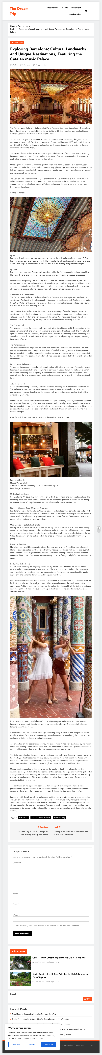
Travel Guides (74, 14)
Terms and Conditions (84, 1045)
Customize (16, 1044)
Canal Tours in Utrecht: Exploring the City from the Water (59, 957)
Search (13, 994)
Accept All (49, 1044)
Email (16, 904)
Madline (15, 65)
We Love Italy (59, 817)
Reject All (32, 1044)
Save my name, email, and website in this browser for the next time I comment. (48, 925)
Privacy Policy (67, 1045)
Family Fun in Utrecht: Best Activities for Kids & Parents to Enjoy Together (40, 1019)
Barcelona (23, 817)
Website (16, 914)
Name (16, 893)
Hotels (65, 7)
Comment (18, 862)
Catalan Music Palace (41, 817)
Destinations (52, 7)
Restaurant (76, 7)
